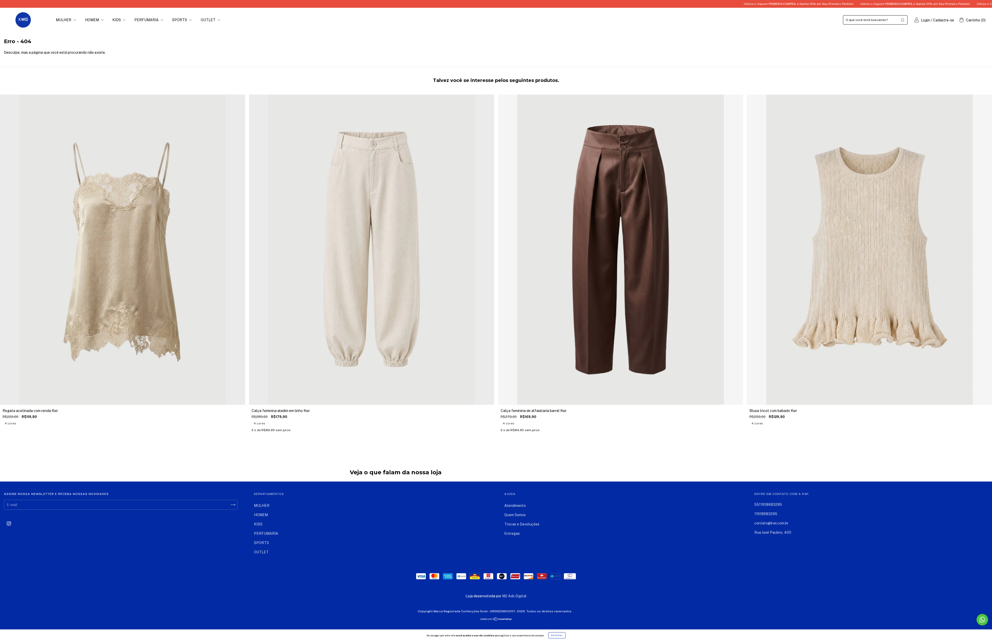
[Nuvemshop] (496, 619)
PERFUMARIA (146, 20)
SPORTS (180, 20)
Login (925, 20)
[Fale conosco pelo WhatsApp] (982, 619)
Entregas (512, 533)
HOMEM (92, 20)
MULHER (64, 20)
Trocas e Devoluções (521, 524)
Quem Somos (515, 515)
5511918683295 (768, 504)
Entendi (557, 635)
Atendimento (515, 505)
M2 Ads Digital (514, 596)
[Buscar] (902, 20)
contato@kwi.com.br (771, 523)
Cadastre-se (943, 20)
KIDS (117, 20)
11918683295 (765, 514)
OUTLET (208, 20)
